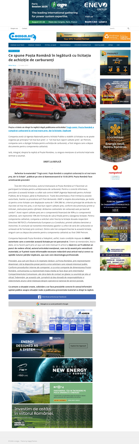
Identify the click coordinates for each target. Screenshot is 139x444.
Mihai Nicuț (12, 65)
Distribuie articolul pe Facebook (54, 297)
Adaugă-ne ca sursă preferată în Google (54, 304)
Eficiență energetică (83, 45)
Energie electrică (17, 45)
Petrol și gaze (50, 45)
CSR (118, 45)
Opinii (110, 45)
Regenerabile (65, 45)
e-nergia (16, 441)
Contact (24, 28)
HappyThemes (32, 441)
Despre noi (14, 28)
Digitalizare (99, 45)
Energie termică (34, 45)
